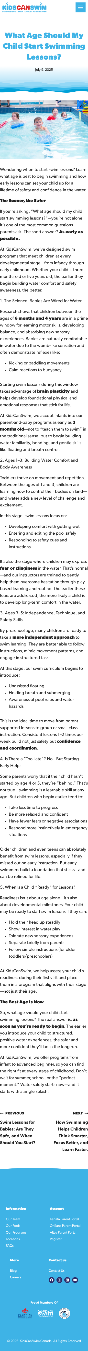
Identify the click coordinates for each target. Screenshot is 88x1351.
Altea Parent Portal (63, 1233)
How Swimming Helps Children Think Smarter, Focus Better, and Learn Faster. (71, 1132)
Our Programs (16, 1233)
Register (56, 1239)
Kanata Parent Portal (64, 1219)
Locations (13, 1239)
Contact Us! (57, 1271)
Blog (13, 1271)
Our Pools (13, 1226)
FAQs (10, 1246)
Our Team (13, 1219)
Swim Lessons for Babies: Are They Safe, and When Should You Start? (17, 1128)
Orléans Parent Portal (65, 1226)
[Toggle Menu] (81, 7)
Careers (15, 1277)
